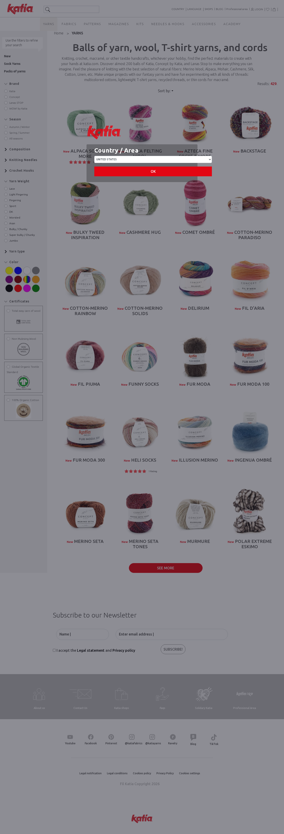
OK (153, 171)
